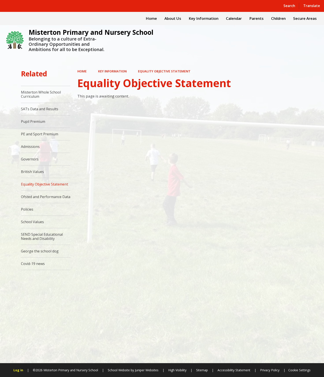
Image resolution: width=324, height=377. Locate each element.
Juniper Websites (146, 370)
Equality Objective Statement (164, 71)
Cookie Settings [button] (299, 370)
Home (82, 71)
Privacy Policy (269, 370)
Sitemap (202, 370)
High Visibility (177, 370)
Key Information (112, 71)
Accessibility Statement (234, 370)
